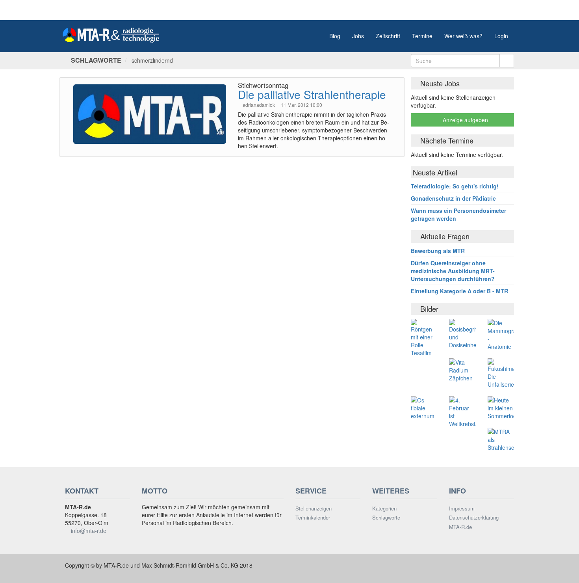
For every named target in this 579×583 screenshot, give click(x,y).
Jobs (358, 36)
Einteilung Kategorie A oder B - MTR (459, 291)
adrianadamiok (259, 104)
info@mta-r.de (88, 531)
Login (501, 36)
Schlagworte (386, 517)
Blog (334, 36)
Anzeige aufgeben (464, 120)
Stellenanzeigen (313, 508)
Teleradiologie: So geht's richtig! (455, 186)
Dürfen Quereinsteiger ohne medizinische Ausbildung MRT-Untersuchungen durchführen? (453, 271)
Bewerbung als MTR (438, 251)
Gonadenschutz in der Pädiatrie (453, 198)
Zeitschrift (388, 36)
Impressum (462, 508)
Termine (422, 36)
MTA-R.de (460, 527)
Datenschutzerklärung (474, 517)
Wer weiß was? (463, 36)
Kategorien (384, 508)
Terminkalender (312, 517)
